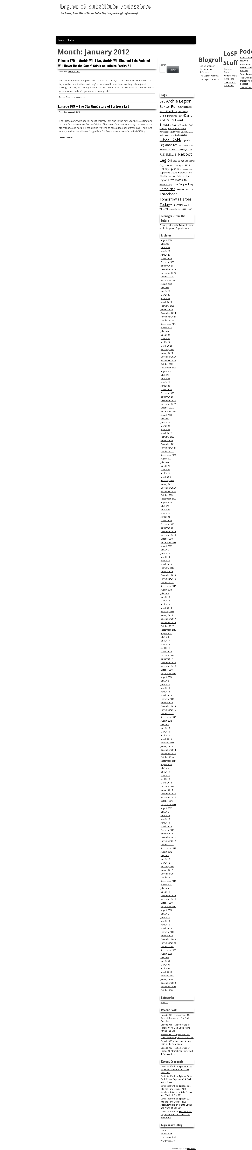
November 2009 (168, 942)
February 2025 (167, 305)
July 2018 (165, 593)
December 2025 (168, 269)
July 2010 (165, 913)
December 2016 (168, 662)
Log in (163, 1130)
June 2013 (165, 815)
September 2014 (168, 760)
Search (163, 64)
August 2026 (166, 240)
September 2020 (168, 498)
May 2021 (165, 469)
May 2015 (165, 731)
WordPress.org (168, 1141)
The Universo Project (184, 189)
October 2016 (167, 669)
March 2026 (166, 258)
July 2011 (165, 888)
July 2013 (165, 811)
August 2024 (166, 327)
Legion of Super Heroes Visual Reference (207, 69)
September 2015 (168, 717)
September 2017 (168, 629)
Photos (70, 40)
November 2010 (168, 899)
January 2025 (167, 309)
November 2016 (168, 666)
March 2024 (166, 345)
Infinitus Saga (179, 131)
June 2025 (165, 291)
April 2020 (165, 517)
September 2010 (168, 906)
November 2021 (168, 447)
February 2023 (167, 393)
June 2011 (165, 891)
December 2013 (168, 793)
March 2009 (166, 972)
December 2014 (168, 750)
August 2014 (166, 764)
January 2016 (167, 702)
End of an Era (174, 128)
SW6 (174, 176)
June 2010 (165, 917)
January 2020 (167, 527)
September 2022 (168, 411)
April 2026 (165, 254)
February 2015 (167, 742)
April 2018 (165, 604)
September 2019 (168, 542)
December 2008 (168, 983)
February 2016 (167, 699)
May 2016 (165, 688)
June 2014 (165, 771)
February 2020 (167, 524)
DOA (191, 125)
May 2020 (165, 513)
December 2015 (168, 706)
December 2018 (168, 575)
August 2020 (166, 502)
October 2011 (167, 877)
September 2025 (168, 280)
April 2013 (165, 822)
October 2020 (167, 495)
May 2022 (165, 425)
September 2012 (168, 848)
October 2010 (167, 902)
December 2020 (168, 487)
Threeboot (168, 193)
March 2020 (166, 520)
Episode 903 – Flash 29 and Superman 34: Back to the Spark (176, 1079)
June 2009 (165, 961)
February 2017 (167, 655)
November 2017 (168, 622)
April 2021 (165, 473)
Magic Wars (187, 149)
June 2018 (165, 597)
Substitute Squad (186, 169)
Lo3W (172, 149)
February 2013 (167, 830)
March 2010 (166, 928)
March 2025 (166, 302)
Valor (180, 205)
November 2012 (168, 841)
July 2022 (165, 418)
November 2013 (168, 797)
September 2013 (168, 804)
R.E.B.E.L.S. (168, 154)
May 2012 (165, 862)
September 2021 (168, 455)
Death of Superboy (180, 125)
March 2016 (166, 695)
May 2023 (165, 382)
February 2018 (167, 611)
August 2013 (166, 808)
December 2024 (168, 313)
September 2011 (168, 881)
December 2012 (168, 837)
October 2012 (167, 844)
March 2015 (166, 739)
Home (60, 40)
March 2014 (166, 782)
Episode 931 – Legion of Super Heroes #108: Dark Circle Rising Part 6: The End (175, 1027)
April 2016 (165, 691)
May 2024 (165, 338)
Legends (186, 140)
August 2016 (166, 677)
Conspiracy (183, 111)
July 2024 (165, 331)
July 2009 (165, 957)
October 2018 (167, 582)
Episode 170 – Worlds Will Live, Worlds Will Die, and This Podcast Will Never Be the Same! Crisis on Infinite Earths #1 (104, 63)
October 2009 (167, 946)
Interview (189, 132)
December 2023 (168, 356)
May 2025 (165, 294)
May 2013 (165, 819)
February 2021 (167, 480)
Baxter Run (169, 106)
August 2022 (166, 415)
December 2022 (168, 400)
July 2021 (165, 462)
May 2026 (165, 251)
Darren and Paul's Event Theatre (177, 120)
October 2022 (167, 407)
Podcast (164, 1002)
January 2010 (167, 935)
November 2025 (168, 273)
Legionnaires (168, 145)
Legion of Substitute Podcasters (105, 6)
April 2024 (165, 342)
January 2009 (167, 979)
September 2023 (168, 367)
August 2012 (166, 851)
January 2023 (167, 396)
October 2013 (167, 800)
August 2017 (166, 633)
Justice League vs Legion (169, 135)
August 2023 (166, 371)
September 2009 (168, 950)
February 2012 (167, 866)
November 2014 (168, 753)
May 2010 (165, 921)
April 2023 (165, 385)
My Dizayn (191, 1148)
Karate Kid (182, 135)
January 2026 (167, 265)
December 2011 (168, 873)
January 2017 (167, 658)
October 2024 (167, 320)
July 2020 (165, 506)
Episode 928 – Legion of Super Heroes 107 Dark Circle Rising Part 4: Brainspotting (177, 1050)
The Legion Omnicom (210, 79)
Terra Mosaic (175, 180)
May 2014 (165, 775)
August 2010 (166, 910)
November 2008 (168, 986)
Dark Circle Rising (175, 115)
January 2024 (167, 353)
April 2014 (165, 779)
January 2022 (167, 440)
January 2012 (167, 870)
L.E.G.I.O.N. (170, 139)
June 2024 (165, 334)
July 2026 (165, 243)
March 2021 (166, 476)
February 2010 (167, 932)
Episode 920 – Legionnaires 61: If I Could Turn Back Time (176, 1114)
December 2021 (168, 444)
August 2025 (166, 284)
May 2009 (165, 964)
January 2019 (167, 571)
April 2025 (165, 298)
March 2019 (166, 564)
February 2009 (167, 975)
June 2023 (165, 378)
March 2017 (166, 651)
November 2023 (168, 360)
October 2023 (167, 364)
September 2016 (168, 673)
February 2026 (167, 262)
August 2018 (166, 589)
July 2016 (165, 680)
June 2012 (165, 859)
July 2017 (165, 637)
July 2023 (165, 375)
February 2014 (167, 786)
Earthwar (163, 128)
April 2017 (165, 648)
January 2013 (167, 833)
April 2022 (165, 429)
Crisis (68, 97)
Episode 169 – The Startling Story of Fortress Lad (93, 106)
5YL (163, 101)
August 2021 (166, 458)
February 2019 (167, 567)
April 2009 (165, 968)
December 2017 (168, 618)
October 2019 (167, 538)
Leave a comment (78, 97)
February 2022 (167, 436)
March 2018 (166, 608)
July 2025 (165, 287)
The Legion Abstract (209, 75)
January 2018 (167, 615)
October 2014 (167, 757)
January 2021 (167, 484)
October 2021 (167, 451)
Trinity (173, 205)
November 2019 (168, 535)
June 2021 (165, 466)
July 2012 (165, 855)
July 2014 (165, 768)
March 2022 (166, 433)
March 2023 (166, 389)
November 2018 (168, 578)
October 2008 (167, 990)
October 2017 (167, 626)
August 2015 (166, 720)
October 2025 (167, 276)
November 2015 (168, 709)
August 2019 (166, 546)
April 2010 (165, 924)
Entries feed (166, 1133)
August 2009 (166, 953)
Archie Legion (179, 101)
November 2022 (168, 404)
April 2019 (165, 560)
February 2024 (167, 349)
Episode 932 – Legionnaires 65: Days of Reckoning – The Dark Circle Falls (175, 1018)
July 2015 (165, 724)
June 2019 (165, 553)
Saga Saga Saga (180, 160)
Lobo (178, 149)
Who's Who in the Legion (170, 209)
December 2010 (168, 895)
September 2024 (168, 324)
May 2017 (165, 644)
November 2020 (168, 491)
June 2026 (165, 247)
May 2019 (165, 557)
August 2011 (166, 884)
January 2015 (167, 746)
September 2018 (168, 586)
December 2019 (168, 531)
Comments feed (168, 1137)
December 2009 (168, 939)
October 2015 (167, 713)
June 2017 (165, 640)
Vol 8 (187, 205)
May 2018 (165, 600)
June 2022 (165, 422)
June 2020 (165, 509)
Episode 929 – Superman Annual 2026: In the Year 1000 (176, 1069)
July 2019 (165, 549)
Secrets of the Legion (175, 165)
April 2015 (165, 735)
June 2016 (165, 684)
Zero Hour (187, 209)
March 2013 (166, 826)
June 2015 (165, 728)
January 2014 (167, 790)
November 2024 (168, 316)
